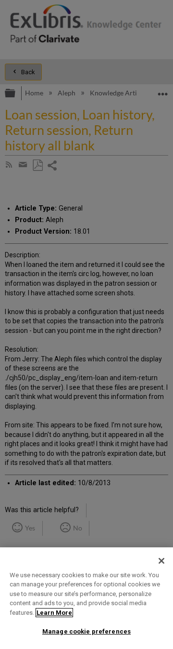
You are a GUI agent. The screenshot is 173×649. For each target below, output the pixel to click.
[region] (86, 598)
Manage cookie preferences (86, 631)
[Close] (161, 560)
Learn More (54, 612)
